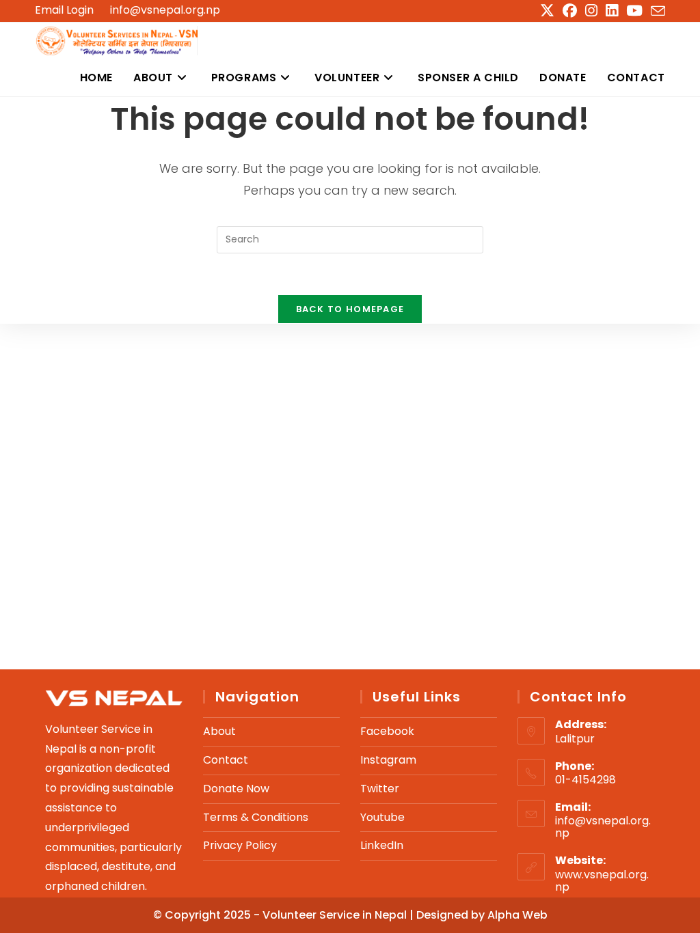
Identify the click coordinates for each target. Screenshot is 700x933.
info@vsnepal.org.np (165, 10)
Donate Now (236, 788)
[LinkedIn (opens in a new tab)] (612, 10)
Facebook (387, 731)
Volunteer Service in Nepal (335, 915)
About (219, 731)
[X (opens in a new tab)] (547, 10)
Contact (225, 760)
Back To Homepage (350, 309)
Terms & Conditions (255, 817)
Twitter (379, 788)
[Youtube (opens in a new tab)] (634, 10)
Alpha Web (517, 915)
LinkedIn (381, 845)
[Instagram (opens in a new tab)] (591, 10)
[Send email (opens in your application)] (656, 11)
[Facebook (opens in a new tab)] (569, 10)
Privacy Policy (240, 845)
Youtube (382, 817)
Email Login (64, 10)
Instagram (388, 760)
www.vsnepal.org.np (602, 881)
